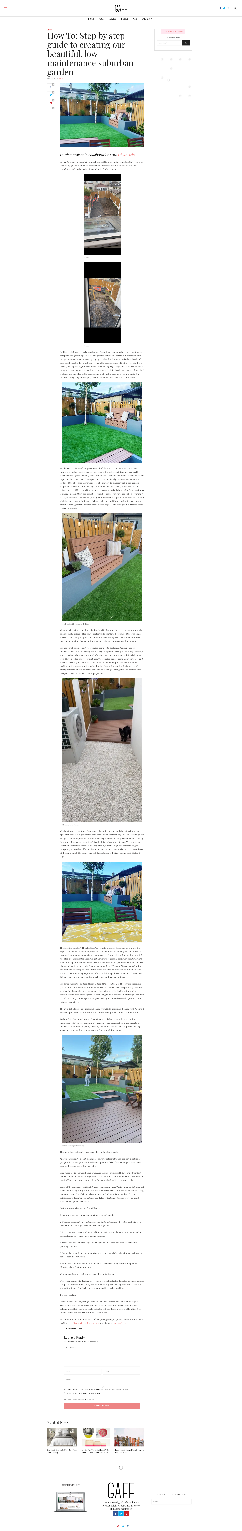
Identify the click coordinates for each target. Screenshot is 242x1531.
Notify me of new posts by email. (80, 1399)
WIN (135, 19)
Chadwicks (126, 154)
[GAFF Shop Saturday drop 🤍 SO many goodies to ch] (187, 89)
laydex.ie (88, 1323)
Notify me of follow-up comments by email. (85, 1393)
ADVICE (113, 19)
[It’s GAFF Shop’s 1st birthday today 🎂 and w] (159, 98)
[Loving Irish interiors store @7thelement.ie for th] (178, 89)
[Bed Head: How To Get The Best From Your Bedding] (62, 1437)
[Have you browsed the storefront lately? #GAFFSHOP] (169, 80)
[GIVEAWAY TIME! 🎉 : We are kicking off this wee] (159, 71)
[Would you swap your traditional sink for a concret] (187, 98)
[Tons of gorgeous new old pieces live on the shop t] (169, 71)
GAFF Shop (147, 19)
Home (91, 19)
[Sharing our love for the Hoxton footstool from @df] (159, 89)
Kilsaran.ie (78, 1323)
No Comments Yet (74, 1328)
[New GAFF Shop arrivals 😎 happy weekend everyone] (187, 62)
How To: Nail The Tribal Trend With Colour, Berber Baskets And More (95, 1451)
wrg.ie (96, 1323)
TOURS (101, 19)
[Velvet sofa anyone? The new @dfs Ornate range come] (169, 89)
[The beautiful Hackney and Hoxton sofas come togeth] (169, 98)
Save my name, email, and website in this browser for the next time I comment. (96, 1389)
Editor (62, 78)
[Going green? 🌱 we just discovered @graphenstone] (178, 80)
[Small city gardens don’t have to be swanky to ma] (187, 80)
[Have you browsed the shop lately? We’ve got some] (159, 62)
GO (186, 43)
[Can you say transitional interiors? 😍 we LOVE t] (178, 62)
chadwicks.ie (120, 1323)
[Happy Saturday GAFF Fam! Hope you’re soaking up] (187, 71)
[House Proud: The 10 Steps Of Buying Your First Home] (129, 1437)
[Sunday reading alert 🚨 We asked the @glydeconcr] (169, 62)
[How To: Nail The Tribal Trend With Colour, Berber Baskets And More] (96, 1437)
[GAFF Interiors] (13, 8)
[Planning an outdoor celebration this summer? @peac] (178, 98)
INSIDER (124, 19)
